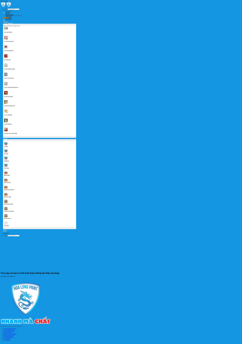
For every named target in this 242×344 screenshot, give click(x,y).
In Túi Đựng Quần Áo (8, 337)
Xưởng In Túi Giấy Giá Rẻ (9, 335)
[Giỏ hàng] (4, 13)
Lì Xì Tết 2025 (9, 15)
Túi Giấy (7, 13)
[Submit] (3, 237)
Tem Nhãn (8, 12)
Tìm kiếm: (5, 9)
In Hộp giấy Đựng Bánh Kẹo (10, 333)
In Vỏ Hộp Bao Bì (7, 332)
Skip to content (4, 1)
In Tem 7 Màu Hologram (9, 330)
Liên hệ (4, 231)
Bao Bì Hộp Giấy (9, 14)
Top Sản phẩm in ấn (8, 23)
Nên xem (5, 138)
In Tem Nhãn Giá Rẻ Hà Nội (9, 328)
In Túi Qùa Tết (6, 338)
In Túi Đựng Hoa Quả (8, 336)
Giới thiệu (5, 21)
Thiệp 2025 (8, 17)
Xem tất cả (8, 19)
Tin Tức (5, 229)
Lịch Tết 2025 (9, 18)
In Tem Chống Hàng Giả (9, 331)
